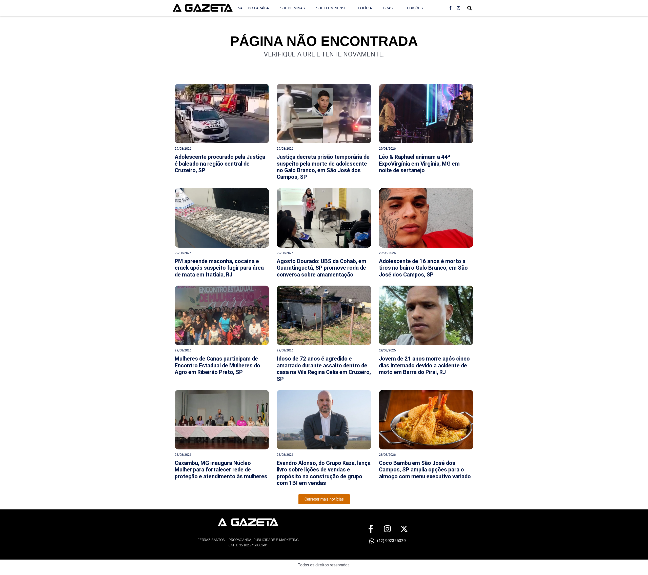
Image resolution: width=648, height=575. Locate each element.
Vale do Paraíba (253, 8)
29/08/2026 (183, 148)
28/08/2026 (183, 455)
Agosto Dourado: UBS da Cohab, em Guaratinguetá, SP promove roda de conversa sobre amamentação (321, 268)
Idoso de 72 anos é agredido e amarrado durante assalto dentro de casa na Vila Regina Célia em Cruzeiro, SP (324, 368)
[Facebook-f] (450, 8)
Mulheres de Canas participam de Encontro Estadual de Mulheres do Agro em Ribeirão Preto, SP (217, 365)
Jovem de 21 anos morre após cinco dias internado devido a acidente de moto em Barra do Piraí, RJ (424, 365)
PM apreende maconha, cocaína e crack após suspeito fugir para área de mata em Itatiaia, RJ (219, 268)
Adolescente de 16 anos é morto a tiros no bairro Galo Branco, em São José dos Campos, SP (423, 268)
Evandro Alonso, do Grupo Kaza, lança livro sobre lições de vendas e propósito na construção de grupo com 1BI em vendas (324, 473)
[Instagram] (458, 8)
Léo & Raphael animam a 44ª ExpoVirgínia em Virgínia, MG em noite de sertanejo (419, 163)
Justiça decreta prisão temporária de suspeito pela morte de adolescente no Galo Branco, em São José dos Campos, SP (323, 167)
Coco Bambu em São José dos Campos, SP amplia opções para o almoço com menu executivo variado (425, 470)
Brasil (389, 8)
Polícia (365, 8)
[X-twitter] (404, 529)
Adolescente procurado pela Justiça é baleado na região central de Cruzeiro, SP (220, 163)
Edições (415, 8)
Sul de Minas (292, 8)
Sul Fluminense (331, 8)
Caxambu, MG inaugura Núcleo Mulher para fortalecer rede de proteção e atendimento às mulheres (221, 470)
